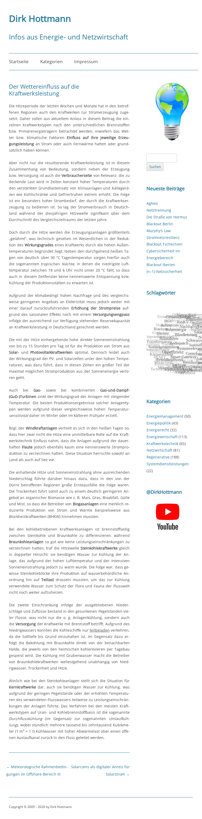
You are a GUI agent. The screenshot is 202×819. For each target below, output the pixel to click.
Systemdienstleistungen (168, 463)
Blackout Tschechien (165, 244)
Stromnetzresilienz (163, 237)
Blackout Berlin (160, 223)
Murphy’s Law (159, 230)
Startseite (19, 61)
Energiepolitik (159, 423)
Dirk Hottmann (40, 18)
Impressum (86, 61)
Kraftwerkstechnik (162, 443)
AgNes (152, 203)
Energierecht (158, 429)
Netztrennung (159, 210)
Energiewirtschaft (162, 436)
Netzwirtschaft (159, 450)
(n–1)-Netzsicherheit (164, 271)
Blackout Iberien (161, 264)
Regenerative (158, 457)
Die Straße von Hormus (167, 216)
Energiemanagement (165, 416)
